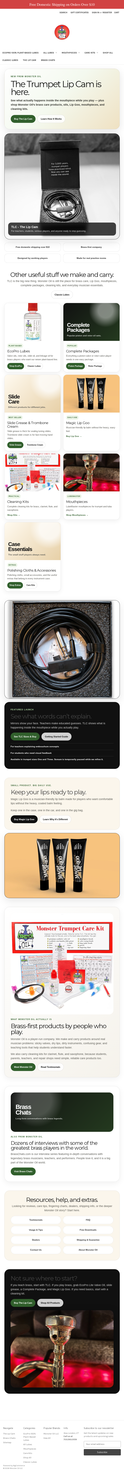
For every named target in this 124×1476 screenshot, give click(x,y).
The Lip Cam (29, 60)
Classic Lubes (10, 60)
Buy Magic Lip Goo (24, 819)
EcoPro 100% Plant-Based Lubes (20, 52)
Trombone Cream (35, 445)
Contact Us (36, 1250)
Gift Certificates (80, 12)
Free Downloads (88, 1230)
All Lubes (48, 52)
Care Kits (90, 52)
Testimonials (35, 1220)
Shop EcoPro (15, 366)
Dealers (36, 1240)
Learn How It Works (51, 119)
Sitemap (7, 1442)
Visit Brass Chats (23, 1171)
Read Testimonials (50, 1067)
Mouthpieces (69, 52)
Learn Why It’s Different (55, 819)
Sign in (95, 12)
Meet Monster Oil (23, 1067)
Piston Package (75, 366)
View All (47, 1438)
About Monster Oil (88, 1250)
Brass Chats (48, 60)
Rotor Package (95, 366)
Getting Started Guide (56, 736)
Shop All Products (50, 1303)
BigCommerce (19, 1466)
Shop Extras (15, 585)
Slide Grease (15, 445)
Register (107, 12)
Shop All (108, 52)
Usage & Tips (36, 1230)
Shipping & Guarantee (88, 1240)
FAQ (88, 1220)
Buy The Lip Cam (23, 119)
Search (63, 12)
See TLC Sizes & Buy (25, 736)
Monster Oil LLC (51, 1433)
